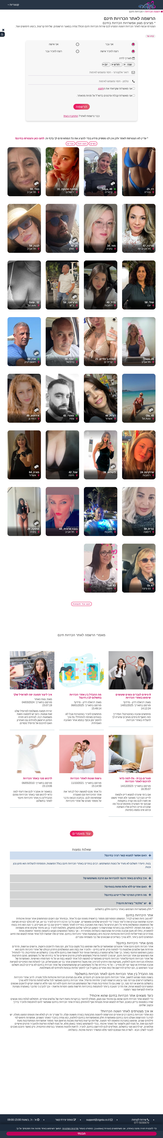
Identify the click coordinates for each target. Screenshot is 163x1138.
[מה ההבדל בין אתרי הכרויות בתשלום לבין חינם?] (81, 670)
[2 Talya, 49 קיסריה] (100, 171)
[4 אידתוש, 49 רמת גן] (24, 398)
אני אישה (53, 44)
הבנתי (81, 1133)
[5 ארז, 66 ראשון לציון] (24, 341)
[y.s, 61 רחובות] (100, 511)
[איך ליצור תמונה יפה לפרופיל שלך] (32, 670)
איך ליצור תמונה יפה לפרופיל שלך (32, 694)
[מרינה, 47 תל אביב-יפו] (139, 228)
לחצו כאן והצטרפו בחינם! (29, 138)
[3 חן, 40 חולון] (62, 228)
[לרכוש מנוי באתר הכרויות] (32, 754)
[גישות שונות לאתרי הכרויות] (81, 754)
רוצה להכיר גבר (53, 51)
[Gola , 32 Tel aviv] (24, 284)
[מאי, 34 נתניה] (100, 228)
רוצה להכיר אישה (109, 51)
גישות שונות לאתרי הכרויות (85, 778)
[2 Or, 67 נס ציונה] (139, 568)
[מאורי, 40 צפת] (62, 398)
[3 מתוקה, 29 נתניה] (24, 511)
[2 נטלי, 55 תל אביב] (24, 171)
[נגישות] (2, 34)
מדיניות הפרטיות (70, 1128)
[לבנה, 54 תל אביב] (24, 228)
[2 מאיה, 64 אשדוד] (24, 454)
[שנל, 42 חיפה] (62, 454)
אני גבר (109, 44)
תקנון (101, 88)
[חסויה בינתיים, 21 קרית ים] (100, 341)
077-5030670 (141, 1122)
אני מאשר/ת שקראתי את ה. (115, 88)
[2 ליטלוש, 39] (100, 454)
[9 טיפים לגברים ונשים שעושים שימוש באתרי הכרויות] (131, 670)
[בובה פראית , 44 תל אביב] (62, 511)
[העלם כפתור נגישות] (3, 30)
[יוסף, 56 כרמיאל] (62, 341)
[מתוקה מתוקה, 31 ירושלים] (62, 171)
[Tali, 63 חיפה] (100, 568)
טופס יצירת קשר (64, 1119)
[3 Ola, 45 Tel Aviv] (139, 398)
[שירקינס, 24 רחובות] (139, 454)
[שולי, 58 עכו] (139, 284)
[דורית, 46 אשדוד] (100, 398)
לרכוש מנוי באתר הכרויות (37, 778)
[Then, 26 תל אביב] (139, 341)
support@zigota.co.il (97, 1119)
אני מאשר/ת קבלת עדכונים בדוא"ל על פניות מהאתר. (105, 95)
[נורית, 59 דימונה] (139, 511)
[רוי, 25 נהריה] (139, 171)
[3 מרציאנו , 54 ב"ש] (62, 284)
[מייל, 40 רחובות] (100, 284)
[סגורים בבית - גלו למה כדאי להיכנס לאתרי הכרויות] (131, 754)
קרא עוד (150, 36)
